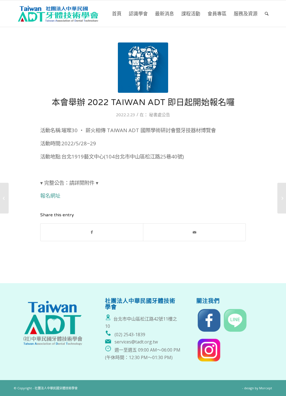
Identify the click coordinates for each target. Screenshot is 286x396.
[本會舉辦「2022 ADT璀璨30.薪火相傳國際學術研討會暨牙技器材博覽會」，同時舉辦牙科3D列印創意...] (4, 198)
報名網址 (50, 195)
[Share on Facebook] (91, 232)
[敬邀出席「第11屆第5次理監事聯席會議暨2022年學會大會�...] (281, 198)
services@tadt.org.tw (136, 342)
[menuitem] (116, 13)
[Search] (266, 13)
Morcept (265, 388)
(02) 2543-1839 (130, 334)
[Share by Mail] (194, 232)
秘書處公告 (159, 114)
